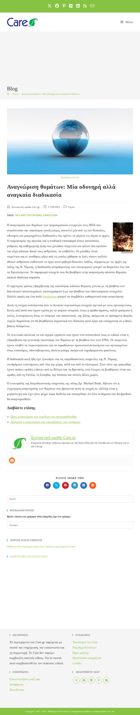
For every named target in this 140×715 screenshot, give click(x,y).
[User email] (12, 460)
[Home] (8, 94)
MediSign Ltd (53, 711)
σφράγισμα (50, 215)
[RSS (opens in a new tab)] (84, 6)
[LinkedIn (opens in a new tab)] (77, 6)
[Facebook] (84, 680)
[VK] (106, 680)
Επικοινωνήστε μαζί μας (25, 679)
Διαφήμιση (16, 684)
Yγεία (71, 207)
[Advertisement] (70, 59)
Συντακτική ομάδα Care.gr (26, 207)
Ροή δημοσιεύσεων (85, 647)
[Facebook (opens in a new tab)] (57, 6)
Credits (77, 663)
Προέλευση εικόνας (70, 177)
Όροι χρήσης (81, 652)
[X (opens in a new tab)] (49, 6)
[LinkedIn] (91, 680)
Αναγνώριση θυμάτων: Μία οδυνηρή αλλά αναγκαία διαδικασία (50, 94)
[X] (76, 680)
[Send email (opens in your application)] (91, 6)
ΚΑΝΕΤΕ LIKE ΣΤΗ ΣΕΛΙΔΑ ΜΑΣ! (29, 556)
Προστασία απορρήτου (87, 658)
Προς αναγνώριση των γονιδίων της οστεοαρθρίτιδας (43, 416)
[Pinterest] (99, 680)
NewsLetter (17, 689)
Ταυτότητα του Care (85, 642)
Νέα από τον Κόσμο (28, 215)
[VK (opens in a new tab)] (70, 6)
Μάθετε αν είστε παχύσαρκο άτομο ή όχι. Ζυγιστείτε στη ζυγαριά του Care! (41, 546)
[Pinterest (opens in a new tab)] (64, 6)
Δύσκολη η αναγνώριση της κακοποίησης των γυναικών (45, 422)
